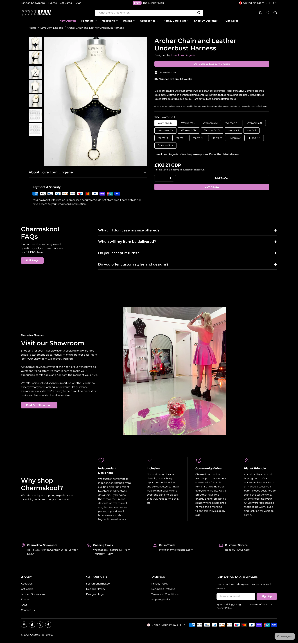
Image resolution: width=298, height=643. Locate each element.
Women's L (232, 122)
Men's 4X (254, 137)
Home (32, 27)
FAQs (78, 2)
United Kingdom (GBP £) (258, 2)
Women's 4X (212, 130)
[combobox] (149, 13)
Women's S (188, 122)
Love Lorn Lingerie (51, 27)
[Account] (260, 13)
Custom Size (165, 145)
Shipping (174, 169)
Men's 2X (217, 137)
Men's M (163, 137)
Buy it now (212, 186)
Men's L (180, 137)
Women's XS (165, 122)
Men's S (251, 130)
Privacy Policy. (224, 608)
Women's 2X (165, 130)
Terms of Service (261, 604)
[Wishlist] (268, 13)
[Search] (199, 13)
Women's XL (254, 122)
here (247, 549)
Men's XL (198, 137)
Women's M (210, 122)
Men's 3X (235, 137)
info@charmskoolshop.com (176, 549)
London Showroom (33, 2)
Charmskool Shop (41, 634)
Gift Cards (66, 2)
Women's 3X (188, 130)
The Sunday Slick (153, 2)
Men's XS (233, 130)
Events (52, 2)
